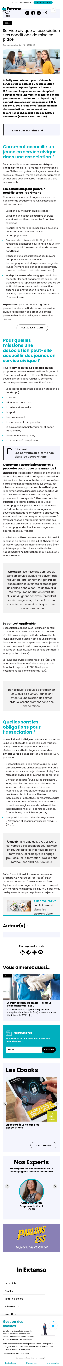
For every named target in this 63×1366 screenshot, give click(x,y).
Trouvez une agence (21, 2)
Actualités (10, 1283)
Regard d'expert (14, 1298)
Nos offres (10, 1314)
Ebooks (9, 1291)
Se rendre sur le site (32, 327)
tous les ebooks (43, 1145)
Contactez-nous (43, 2)
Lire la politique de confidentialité (16, 1354)
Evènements (12, 1306)
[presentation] (5, 1104)
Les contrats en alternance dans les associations (34, 454)
